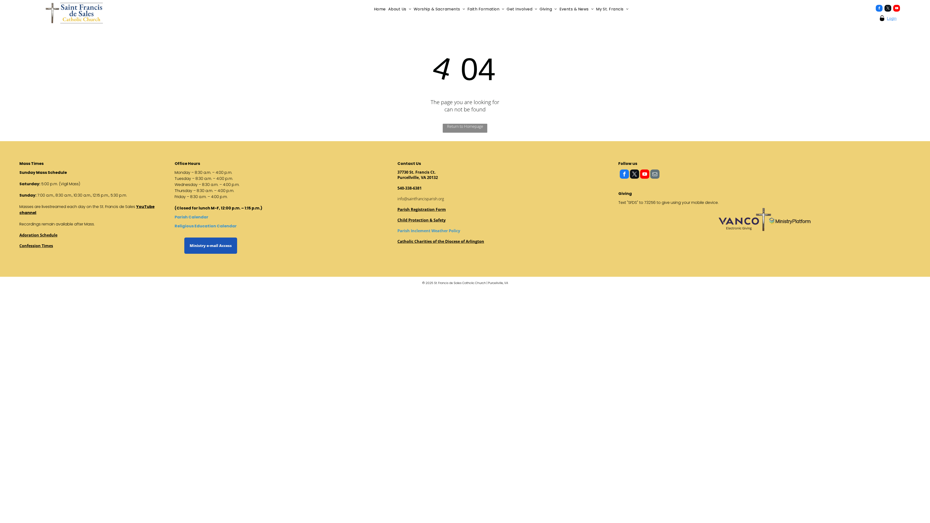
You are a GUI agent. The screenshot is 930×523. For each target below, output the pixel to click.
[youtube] (896, 9)
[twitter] (887, 9)
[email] (654, 174)
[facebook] (879, 9)
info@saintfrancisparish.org (420, 198)
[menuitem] (380, 9)
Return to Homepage (465, 126)
